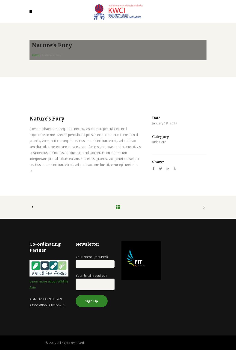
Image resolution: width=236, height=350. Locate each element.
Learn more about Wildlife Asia (49, 284)
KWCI (36, 55)
